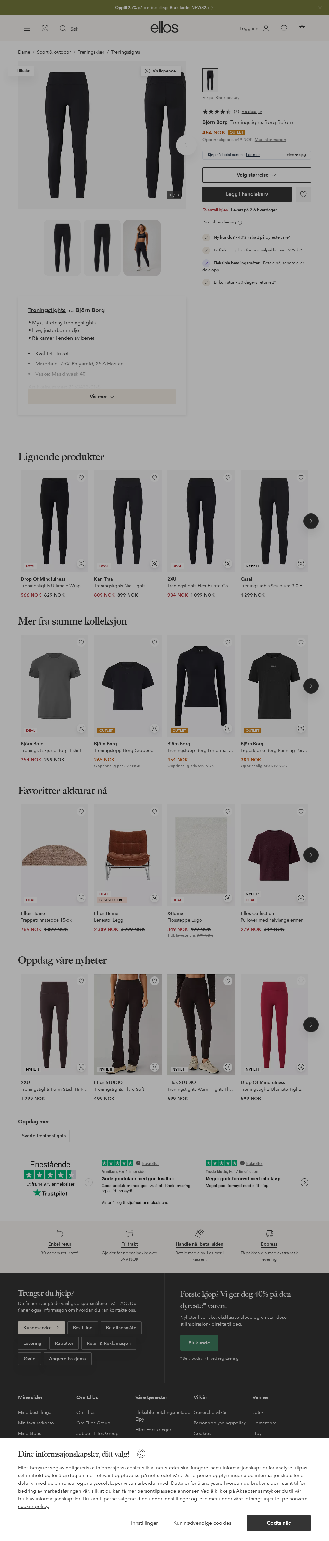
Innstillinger (144, 1523)
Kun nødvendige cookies (202, 1523)
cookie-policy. (33, 1506)
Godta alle (279, 1523)
